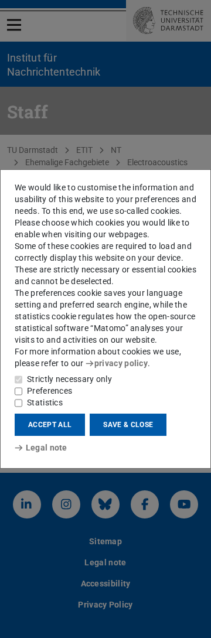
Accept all (50, 425)
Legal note (46, 447)
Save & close (128, 425)
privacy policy (121, 363)
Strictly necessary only (69, 379)
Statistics (45, 402)
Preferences (49, 390)
